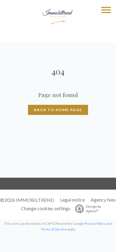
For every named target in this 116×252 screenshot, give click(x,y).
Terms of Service (54, 229)
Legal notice (72, 199)
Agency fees (103, 199)
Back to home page (58, 109)
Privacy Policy (95, 223)
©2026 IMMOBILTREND (27, 200)
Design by (93, 208)
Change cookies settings (45, 208)
